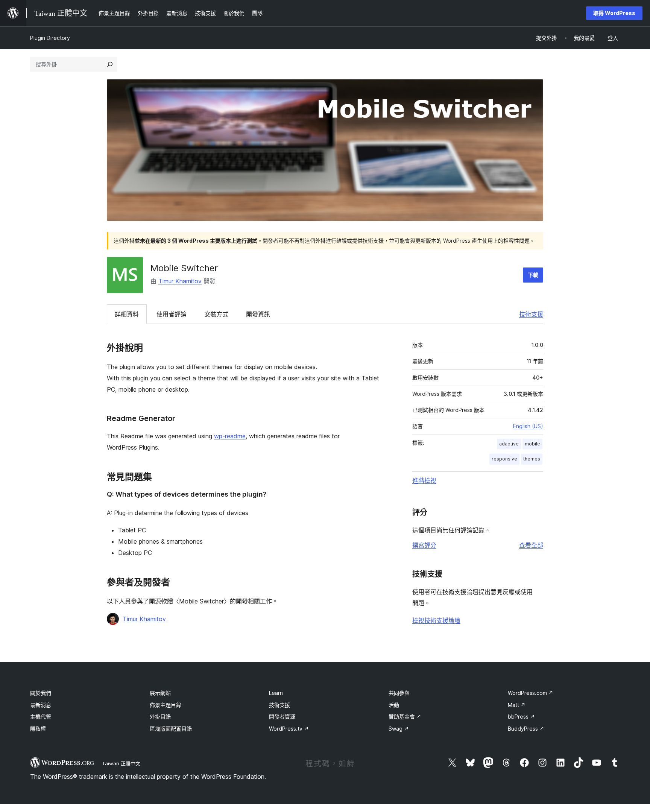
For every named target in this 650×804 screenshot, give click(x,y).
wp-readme (230, 436)
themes (531, 459)
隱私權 (38, 728)
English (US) (528, 426)
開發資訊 (258, 314)
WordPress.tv (289, 728)
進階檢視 (424, 480)
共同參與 (399, 693)
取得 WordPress (614, 13)
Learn (276, 693)
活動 (394, 705)
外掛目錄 (160, 716)
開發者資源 (282, 716)
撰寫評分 (424, 545)
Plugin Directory (50, 38)
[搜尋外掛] (109, 64)
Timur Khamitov (180, 281)
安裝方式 (216, 314)
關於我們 (40, 693)
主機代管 (40, 716)
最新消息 (40, 705)
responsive (504, 459)
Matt (516, 705)
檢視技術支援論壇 (436, 620)
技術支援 (531, 314)
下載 (533, 275)
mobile (532, 444)
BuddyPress (526, 728)
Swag (399, 728)
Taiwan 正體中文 (121, 763)
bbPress (521, 716)
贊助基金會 (405, 716)
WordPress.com (530, 693)
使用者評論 (171, 314)
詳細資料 (127, 314)
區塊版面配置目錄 (171, 728)
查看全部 (531, 545)
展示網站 (160, 693)
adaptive (509, 444)
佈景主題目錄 (165, 705)
